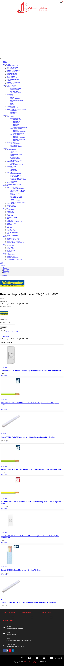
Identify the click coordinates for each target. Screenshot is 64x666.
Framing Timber (14, 151)
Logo (4, 61)
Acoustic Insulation (12, 205)
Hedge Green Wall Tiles (13, 239)
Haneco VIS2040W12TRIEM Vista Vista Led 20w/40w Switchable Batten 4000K (28, 602)
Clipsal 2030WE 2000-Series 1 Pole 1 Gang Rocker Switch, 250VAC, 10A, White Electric (31, 370)
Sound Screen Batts (15, 193)
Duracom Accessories (19, 137)
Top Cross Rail (14, 91)
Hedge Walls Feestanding (13, 241)
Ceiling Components (15, 88)
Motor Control (10, 229)
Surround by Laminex (16, 146)
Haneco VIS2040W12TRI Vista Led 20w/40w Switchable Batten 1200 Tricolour (28, 437)
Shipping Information (12, 257)
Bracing (12, 152)
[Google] (7, 650)
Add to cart (3, 327)
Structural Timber (11, 149)
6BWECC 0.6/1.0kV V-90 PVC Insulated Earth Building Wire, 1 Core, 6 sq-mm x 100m (31, 469)
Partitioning (10, 94)
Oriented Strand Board (16, 154)
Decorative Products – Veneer (18, 179)
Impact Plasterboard (12, 74)
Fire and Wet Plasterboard (13, 70)
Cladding (5, 20)
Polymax (12, 194)
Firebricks (9, 251)
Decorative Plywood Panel (17, 178)
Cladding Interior (14, 145)
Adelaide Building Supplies (31, 662)
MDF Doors (13, 112)
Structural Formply (15, 158)
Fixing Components (15, 98)
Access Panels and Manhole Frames (16, 109)
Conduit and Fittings (12, 217)
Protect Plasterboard (12, 76)
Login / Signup (11, 254)
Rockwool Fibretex (15, 200)
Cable (8, 214)
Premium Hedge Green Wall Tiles (15, 242)
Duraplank (16, 122)
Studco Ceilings (11, 86)
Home (4, 4)
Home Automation (11, 223)
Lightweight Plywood (16, 160)
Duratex (15, 125)
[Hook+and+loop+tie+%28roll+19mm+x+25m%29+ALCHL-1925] (1, 333)
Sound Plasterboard (12, 71)
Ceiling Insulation (11, 206)
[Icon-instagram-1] (10, 650)
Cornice (9, 80)
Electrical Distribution (12, 220)
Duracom (15, 136)
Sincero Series (10, 245)
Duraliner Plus (17, 119)
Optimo (12, 199)
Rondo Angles (14, 107)
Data (8, 218)
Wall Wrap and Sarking (16, 196)
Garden (5, 42)
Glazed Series (10, 248)
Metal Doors (13, 110)
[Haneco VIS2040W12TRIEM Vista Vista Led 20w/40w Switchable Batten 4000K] (10, 596)
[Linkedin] (13, 650)
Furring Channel (14, 89)
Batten (11, 95)
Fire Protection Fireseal (16, 197)
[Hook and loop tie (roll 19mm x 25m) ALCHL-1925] (0, 333)
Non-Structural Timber (13, 161)
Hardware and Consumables (14, 221)
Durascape (16, 140)
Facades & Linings (15, 134)
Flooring (12, 155)
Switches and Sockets (12, 232)
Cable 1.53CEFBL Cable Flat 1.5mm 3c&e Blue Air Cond (20, 570)
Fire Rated (13, 113)
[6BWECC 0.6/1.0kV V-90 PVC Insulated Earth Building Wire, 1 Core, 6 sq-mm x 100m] (10, 463)
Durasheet (16, 124)
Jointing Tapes (10, 83)
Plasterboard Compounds (13, 82)
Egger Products (14, 176)
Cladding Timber (11, 142)
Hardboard (13, 169)
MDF (11, 167)
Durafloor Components (19, 131)
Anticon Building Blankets (17, 191)
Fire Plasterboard (11, 68)
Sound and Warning (12, 230)
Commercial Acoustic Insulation (18, 202)
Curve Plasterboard (12, 73)
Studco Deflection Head (16, 100)
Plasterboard (6, 9)
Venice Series (10, 247)
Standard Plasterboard (12, 65)
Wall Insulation (11, 203)
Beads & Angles (11, 106)
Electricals (5, 37)
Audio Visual (10, 212)
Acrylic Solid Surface (15, 173)
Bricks (4, 47)
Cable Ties (6, 272)
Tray (8, 233)
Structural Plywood (15, 157)
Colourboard (13, 181)
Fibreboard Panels (11, 166)
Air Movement (10, 209)
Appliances (10, 211)
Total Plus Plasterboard (13, 79)
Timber (5, 26)
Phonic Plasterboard (12, 77)
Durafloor (15, 130)
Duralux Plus (16, 121)
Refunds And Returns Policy (14, 259)
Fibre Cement (10, 116)
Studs (11, 101)
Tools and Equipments (12, 235)
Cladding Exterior (14, 143)
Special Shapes (11, 250)
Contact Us (5, 53)
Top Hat (12, 104)
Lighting (9, 226)
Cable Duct (10, 215)
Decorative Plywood (15, 175)
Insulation (5, 31)
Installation (9, 227)
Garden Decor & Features (13, 238)
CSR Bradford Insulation (13, 187)
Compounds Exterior (18, 133)
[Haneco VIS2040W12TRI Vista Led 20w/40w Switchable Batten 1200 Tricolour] (10, 431)
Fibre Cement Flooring (16, 128)
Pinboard (12, 163)
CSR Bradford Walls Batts (17, 188)
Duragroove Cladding (19, 139)
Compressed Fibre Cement (20, 127)
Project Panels (10, 182)
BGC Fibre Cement (15, 118)
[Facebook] (4, 650)
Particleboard (13, 170)
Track (11, 103)
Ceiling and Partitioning (6, 16)
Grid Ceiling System (15, 92)
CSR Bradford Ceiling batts (17, 190)
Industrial (9, 224)
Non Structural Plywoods (16, 164)
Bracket (12, 97)
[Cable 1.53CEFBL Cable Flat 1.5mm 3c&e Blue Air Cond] (10, 564)
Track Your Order (11, 256)
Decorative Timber (11, 172)
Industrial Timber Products (14, 184)
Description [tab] (6, 336)
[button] (4, 375)
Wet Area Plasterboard (12, 67)
